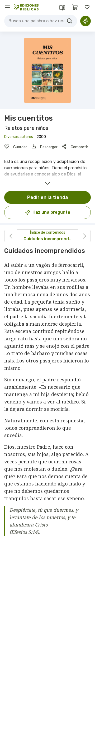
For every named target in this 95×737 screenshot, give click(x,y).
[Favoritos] (87, 7)
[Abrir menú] (7, 7)
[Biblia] (62, 7)
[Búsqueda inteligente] (85, 21)
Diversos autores (18, 137)
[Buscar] (69, 21)
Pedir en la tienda (47, 197)
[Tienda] (75, 7)
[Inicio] (26, 7)
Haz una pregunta (51, 212)
